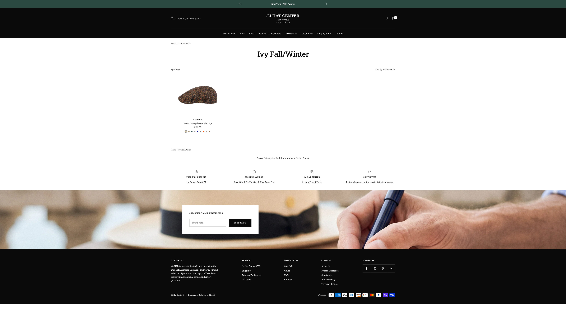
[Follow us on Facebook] (367, 268)
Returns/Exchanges (251, 275)
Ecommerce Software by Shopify (202, 295)
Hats (242, 33)
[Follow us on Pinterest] (383, 268)
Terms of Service (329, 284)
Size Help (288, 266)
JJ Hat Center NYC (251, 266)
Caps (251, 33)
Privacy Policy (328, 279)
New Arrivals (229, 33)
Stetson (197, 120)
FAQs (286, 275)
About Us (325, 266)
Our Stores (326, 275)
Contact (340, 33)
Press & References (330, 270)
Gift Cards (246, 279)
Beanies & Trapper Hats (270, 33)
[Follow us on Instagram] (375, 268)
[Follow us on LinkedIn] (391, 268)
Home (173, 43)
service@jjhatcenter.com (382, 182)
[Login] (387, 18)
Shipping (246, 270)
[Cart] (393, 18)
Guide (287, 270)
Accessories (291, 33)
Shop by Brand (324, 33)
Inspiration (307, 33)
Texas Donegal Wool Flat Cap (198, 123)
